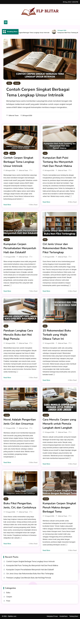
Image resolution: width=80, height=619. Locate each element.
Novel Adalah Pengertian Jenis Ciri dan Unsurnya (20, 422)
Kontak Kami (64, 616)
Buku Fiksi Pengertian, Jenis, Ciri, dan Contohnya (20, 505)
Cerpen (17, 83)
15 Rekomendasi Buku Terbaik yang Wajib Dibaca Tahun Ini (57, 335)
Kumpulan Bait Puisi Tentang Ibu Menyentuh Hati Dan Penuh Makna (58, 162)
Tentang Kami (73, 616)
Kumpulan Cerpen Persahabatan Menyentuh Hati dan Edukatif (20, 248)
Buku (9, 83)
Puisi (45, 153)
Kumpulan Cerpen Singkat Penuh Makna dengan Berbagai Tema (59, 507)
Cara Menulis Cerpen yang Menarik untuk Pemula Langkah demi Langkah (59, 424)
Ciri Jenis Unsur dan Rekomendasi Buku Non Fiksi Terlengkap (58, 248)
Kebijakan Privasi (52, 616)
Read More (7, 205)
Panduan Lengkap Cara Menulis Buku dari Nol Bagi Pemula (18, 335)
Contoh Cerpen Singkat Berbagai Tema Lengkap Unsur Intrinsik (22, 33)
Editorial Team (14, 115)
